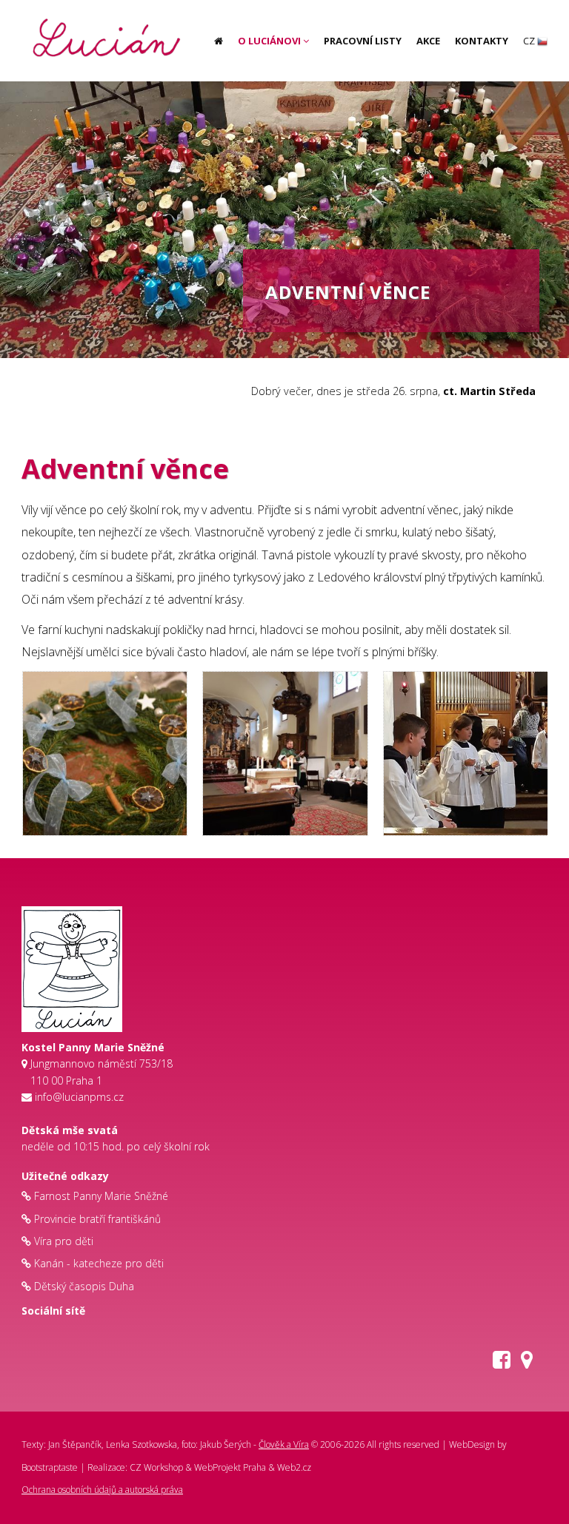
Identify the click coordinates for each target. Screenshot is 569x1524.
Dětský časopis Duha (84, 1286)
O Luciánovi (270, 40)
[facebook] (501, 1363)
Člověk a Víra (284, 1444)
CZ (530, 40)
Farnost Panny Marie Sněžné (101, 1196)
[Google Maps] (527, 1363)
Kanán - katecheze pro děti (99, 1263)
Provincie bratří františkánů (97, 1219)
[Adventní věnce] (104, 753)
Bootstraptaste (49, 1467)
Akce (428, 40)
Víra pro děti (63, 1241)
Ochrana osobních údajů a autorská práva (102, 1489)
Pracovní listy (363, 40)
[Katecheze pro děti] (101, 14)
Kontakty (481, 40)
